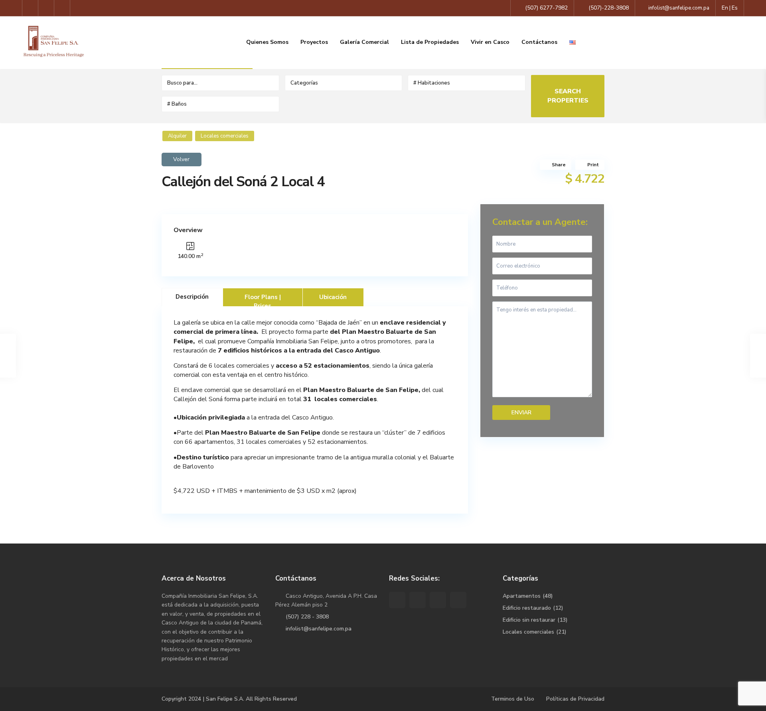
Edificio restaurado (527, 608)
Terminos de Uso (512, 699)
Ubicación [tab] (333, 297)
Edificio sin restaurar (529, 620)
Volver (181, 159)
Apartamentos (522, 596)
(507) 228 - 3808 (307, 616)
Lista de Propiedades (430, 42)
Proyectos (314, 42)
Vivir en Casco (490, 42)
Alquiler (177, 136)
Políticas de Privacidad (575, 699)
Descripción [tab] (192, 297)
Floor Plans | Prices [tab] (263, 299)
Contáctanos (539, 42)
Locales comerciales (225, 136)
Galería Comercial (364, 42)
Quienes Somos (267, 42)
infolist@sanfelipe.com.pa (318, 628)
